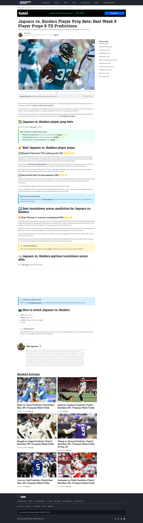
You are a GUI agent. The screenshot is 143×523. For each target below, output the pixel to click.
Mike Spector (27, 33)
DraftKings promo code (105, 70)
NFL (50, 249)
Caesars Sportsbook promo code (108, 60)
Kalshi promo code (104, 76)
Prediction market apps (105, 46)
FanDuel (59, 134)
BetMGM (56, 137)
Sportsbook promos (104, 50)
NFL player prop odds (35, 302)
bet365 (53, 140)
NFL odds (25, 264)
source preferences (47, 199)
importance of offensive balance (37, 164)
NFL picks (33, 127)
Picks (23, 7)
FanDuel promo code (105, 63)
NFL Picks (28, 7)
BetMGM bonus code (104, 53)
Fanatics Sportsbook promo (106, 66)
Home (18, 7)
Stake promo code (104, 73)
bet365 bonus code (104, 56)
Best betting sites (103, 43)
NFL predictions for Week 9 (67, 116)
